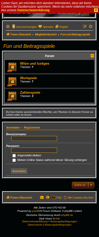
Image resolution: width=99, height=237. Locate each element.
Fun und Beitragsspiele (29, 46)
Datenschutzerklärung (33, 10)
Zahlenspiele (30, 92)
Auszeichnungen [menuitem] (26, 26)
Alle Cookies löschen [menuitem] (80, 197)
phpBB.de (67, 215)
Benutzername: (16, 134)
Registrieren (32, 127)
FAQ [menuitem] (59, 197)
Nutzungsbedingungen (63, 221)
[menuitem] (46, 27)
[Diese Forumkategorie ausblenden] (92, 56)
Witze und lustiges (34, 63)
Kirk (58, 218)
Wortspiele (28, 78)
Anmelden (13, 127)
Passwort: (13, 145)
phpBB (36, 211)
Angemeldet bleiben (28, 155)
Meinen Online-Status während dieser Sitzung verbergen (51, 159)
